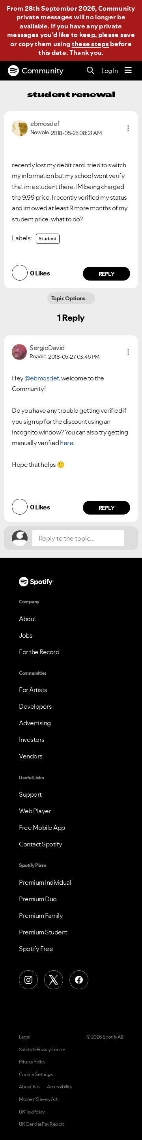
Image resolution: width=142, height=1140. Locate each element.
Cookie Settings (36, 1074)
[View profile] (20, 127)
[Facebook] (78, 979)
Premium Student (43, 932)
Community (43, 70)
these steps (90, 43)
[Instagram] (28, 979)
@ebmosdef (41, 378)
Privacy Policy (32, 1062)
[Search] (90, 70)
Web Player (35, 811)
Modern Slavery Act (38, 1099)
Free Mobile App (42, 827)
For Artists (33, 689)
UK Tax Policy (32, 1112)
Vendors (31, 756)
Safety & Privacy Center (42, 1049)
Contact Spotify (40, 844)
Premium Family (41, 915)
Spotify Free (36, 948)
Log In (109, 70)
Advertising (35, 723)
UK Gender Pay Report (41, 1124)
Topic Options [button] (69, 298)
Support (30, 794)
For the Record (39, 652)
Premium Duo (38, 899)
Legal (24, 1037)
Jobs (25, 635)
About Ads (30, 1087)
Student (48, 238)
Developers (35, 706)
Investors (32, 739)
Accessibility (59, 1087)
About (27, 618)
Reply (107, 274)
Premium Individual (45, 882)
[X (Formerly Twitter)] (53, 979)
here (66, 442)
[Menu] (128, 70)
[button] (128, 128)
